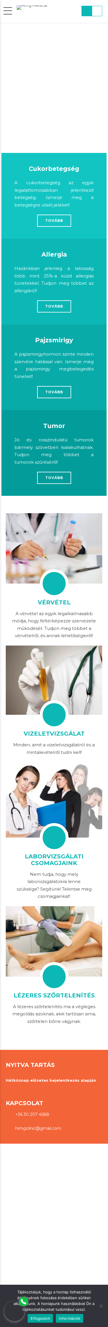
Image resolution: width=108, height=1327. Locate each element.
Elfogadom (40, 1318)
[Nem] (101, 1306)
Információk (69, 1318)
